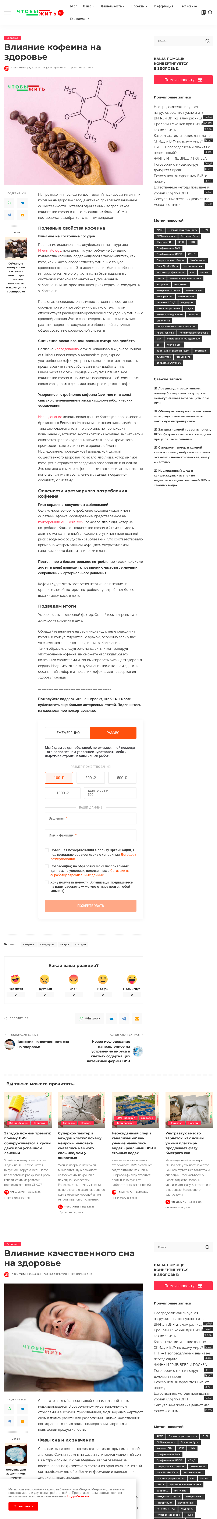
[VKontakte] (22, 203)
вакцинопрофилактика (170, 272)
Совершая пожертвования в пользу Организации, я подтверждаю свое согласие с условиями (93, 854)
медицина (48, 944)
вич (192, 272)
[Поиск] (210, 12)
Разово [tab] (113, 733)
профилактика (165, 332)
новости (194, 314)
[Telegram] (9, 215)
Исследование (50, 417)
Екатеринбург (189, 236)
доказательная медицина (185, 278)
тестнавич (201, 350)
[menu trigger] (10, 12)
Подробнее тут (78, 1496)
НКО (192, 242)
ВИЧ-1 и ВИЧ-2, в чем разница (178, 118)
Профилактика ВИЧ (168, 248)
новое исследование (170, 314)
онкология (163, 320)
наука (65, 944)
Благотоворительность (183, 230)
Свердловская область (171, 260)
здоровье (162, 284)
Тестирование (125, 1123)
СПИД (191, 254)
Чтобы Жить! (18, 67)
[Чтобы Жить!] (40, 12)
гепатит (205, 272)
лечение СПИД (166, 302)
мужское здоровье (168, 308)
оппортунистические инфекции (176, 326)
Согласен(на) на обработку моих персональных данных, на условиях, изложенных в (89, 870)
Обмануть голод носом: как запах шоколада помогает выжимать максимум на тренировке (16, 277)
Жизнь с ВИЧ (164, 242)
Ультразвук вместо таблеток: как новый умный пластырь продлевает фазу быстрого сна (185, 1143)
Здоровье (13, 38)
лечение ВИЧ (186, 296)
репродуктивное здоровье (183, 338)
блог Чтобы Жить (167, 266)
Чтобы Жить (198, 260)
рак (159, 338)
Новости (86, 1123)
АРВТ (160, 230)
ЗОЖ (181, 242)
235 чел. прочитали (54, 67)
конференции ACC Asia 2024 (61, 522)
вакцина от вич (193, 266)
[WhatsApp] (9, 203)
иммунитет (181, 284)
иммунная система (168, 290)
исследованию (66, 349)
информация (164, 296)
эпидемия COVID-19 (169, 362)
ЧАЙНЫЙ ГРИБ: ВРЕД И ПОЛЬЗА (180, 158)
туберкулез (164, 357)
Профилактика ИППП (169, 254)
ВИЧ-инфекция (166, 236)
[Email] (22, 215)
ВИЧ (205, 230)
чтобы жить (184, 357)
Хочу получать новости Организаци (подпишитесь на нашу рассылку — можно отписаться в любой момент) (91, 886)
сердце (81, 944)
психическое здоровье (194, 332)
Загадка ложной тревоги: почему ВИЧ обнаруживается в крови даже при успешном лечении (182, 434)
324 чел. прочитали (55, 1274)
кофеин (29, 944)
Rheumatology (49, 250)
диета (160, 278)
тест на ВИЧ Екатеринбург (173, 350)
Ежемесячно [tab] (68, 733)
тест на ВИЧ (174, 344)
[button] (59, 778)
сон (159, 344)
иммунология (194, 290)
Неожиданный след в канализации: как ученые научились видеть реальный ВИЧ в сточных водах (134, 1143)
